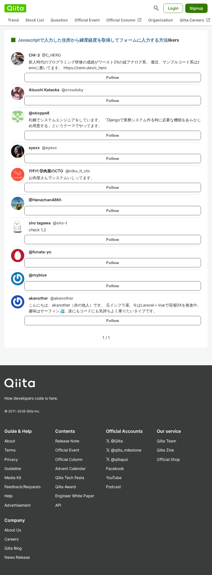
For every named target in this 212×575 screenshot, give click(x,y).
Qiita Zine (165, 450)
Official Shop (168, 459)
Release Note (67, 441)
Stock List (34, 20)
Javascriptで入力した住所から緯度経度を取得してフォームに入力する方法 (93, 40)
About (9, 441)
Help (8, 495)
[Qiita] (15, 8)
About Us (12, 530)
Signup (196, 8)
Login (173, 8)
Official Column (124, 20)
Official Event (87, 20)
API (58, 505)
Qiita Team (166, 441)
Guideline (12, 468)
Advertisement (17, 505)
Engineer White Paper (74, 495)
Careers (11, 539)
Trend (13, 20)
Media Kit (12, 477)
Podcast (113, 486)
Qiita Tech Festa (69, 477)
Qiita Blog (13, 548)
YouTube (113, 477)
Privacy (11, 459)
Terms (9, 450)
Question (59, 20)
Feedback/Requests (22, 486)
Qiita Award (65, 486)
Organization (160, 20)
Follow (112, 77)
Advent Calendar (70, 468)
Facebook (115, 468)
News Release (17, 557)
